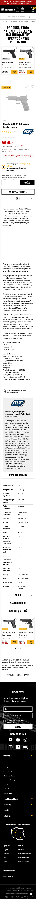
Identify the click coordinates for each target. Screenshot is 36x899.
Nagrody (6, 788)
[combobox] (20, 16)
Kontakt (6, 768)
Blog (25, 747)
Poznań (20, 846)
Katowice (6, 854)
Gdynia (6, 850)
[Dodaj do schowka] (16, 48)
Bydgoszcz (7, 846)
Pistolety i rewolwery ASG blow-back (14, 665)
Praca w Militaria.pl (9, 780)
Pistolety (30, 665)
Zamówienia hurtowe (10, 772)
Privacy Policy (10, 898)
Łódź (5, 862)
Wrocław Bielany (23, 862)
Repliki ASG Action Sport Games (13, 667)
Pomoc (6, 764)
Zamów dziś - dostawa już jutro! (19, 3)
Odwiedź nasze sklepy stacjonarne (18, 824)
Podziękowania (8, 784)
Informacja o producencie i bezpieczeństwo (16, 391)
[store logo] (7, 9)
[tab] (18, 201)
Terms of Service (21, 898)
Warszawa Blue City (24, 854)
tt (14, 747)
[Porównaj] (27, 87)
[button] (16, 51)
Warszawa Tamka (23, 858)
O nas (5, 760)
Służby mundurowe (10, 776)
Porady (6, 810)
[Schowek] (22, 9)
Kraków (6, 858)
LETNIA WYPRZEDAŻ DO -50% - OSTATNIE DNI (18, 1)
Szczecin (21, 850)
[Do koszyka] (14, 72)
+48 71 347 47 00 (8, 876)
